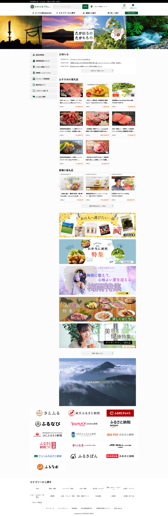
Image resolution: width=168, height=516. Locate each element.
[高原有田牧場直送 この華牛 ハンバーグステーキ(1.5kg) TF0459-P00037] (71, 147)
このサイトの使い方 (42, 91)
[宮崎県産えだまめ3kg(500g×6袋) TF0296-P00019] (123, 90)
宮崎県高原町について (42, 61)
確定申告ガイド (40, 85)
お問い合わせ (118, 508)
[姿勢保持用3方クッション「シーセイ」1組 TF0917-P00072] (97, 183)
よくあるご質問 (40, 97)
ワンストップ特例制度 (42, 79)
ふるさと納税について (100, 6)
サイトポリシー (63, 508)
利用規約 (74, 508)
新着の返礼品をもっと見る (97, 206)
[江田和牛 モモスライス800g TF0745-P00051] (123, 183)
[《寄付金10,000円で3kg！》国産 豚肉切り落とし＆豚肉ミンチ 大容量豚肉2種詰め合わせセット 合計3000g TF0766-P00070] (97, 147)
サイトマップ (50, 508)
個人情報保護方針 (86, 508)
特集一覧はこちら (97, 353)
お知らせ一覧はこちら (97, 70)
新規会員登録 (131, 13)
